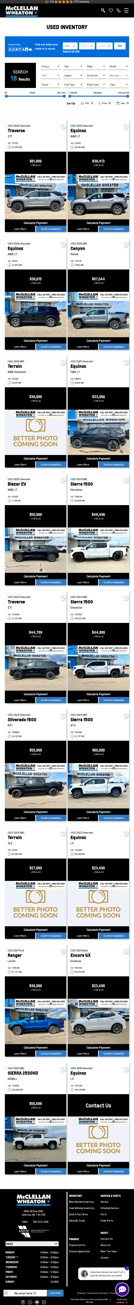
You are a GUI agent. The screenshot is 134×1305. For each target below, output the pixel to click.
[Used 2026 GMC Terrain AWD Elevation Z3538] (35, 432)
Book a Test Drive (78, 1214)
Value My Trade (77, 1220)
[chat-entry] (122, 1289)
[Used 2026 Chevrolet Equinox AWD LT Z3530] (98, 196)
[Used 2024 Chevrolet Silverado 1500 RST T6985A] (35, 785)
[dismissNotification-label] (127, 1268)
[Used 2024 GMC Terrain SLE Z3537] (35, 903)
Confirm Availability (51, 228)
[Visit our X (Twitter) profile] (30, 1302)
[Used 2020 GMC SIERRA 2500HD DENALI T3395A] (35, 1139)
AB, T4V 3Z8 (38, 1214)
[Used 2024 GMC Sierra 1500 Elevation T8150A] (98, 668)
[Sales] (119, 10)
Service (104, 1201)
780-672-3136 (41, 1221)
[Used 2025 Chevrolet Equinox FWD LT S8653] (98, 432)
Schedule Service (109, 1208)
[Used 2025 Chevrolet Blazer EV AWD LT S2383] (35, 550)
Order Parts (106, 1220)
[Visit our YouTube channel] (37, 1302)
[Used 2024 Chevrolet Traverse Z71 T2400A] (35, 668)
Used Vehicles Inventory (82, 1208)
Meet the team (108, 1251)
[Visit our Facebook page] (23, 1302)
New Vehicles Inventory (81, 1201)
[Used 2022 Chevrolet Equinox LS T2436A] (98, 903)
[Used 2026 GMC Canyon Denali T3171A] (98, 314)
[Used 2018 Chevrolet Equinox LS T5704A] (98, 1139)
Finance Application (79, 1251)
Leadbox (120, 1302)
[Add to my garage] (62, 126)
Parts (103, 1214)
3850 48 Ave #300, (34, 1211)
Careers (104, 1257)
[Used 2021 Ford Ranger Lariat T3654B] (35, 1021)
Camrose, (27, 1214)
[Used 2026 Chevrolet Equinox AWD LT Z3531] (35, 314)
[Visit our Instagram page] (44, 1302)
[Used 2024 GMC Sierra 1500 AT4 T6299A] (98, 785)
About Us (105, 1245)
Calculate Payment (36, 223)
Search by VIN (71, 51)
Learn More (20, 228)
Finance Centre (77, 1245)
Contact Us (106, 1238)
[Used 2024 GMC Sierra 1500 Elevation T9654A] (98, 550)
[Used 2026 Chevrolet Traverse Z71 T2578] (35, 196)
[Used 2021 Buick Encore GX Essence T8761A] (98, 1021)
